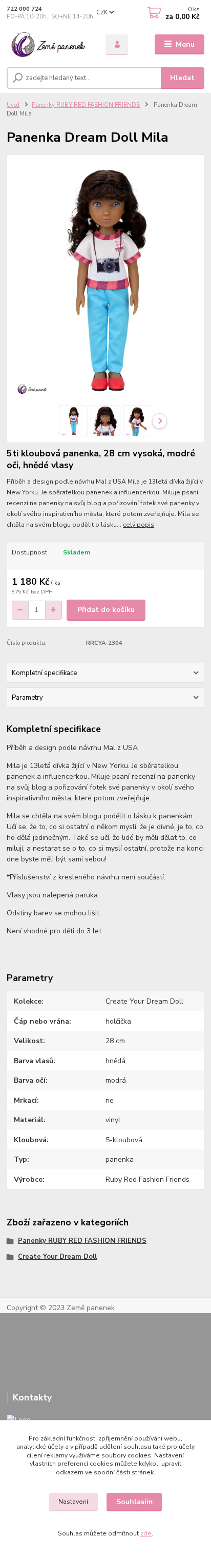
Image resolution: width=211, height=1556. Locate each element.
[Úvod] (48, 45)
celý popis (138, 525)
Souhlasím (134, 1502)
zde (146, 1533)
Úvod (13, 105)
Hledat (182, 78)
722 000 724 (24, 9)
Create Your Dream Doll (57, 1256)
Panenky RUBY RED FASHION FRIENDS (86, 105)
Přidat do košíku (106, 609)
